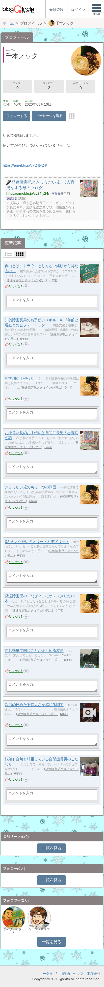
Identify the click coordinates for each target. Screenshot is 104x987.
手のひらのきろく (13, 930)
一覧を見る (51, 848)
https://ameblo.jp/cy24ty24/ (25, 165)
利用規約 (63, 974)
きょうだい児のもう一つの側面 (30, 487)
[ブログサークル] (18, 9)
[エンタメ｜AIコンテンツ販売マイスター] (39, 918)
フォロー (17, 86)
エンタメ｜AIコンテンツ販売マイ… (39, 929)
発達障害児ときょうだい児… (26, 280)
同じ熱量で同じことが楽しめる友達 (34, 650)
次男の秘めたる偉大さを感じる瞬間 (34, 705)
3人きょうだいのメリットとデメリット (37, 542)
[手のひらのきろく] (13, 918)
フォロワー (49, 86)
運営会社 (93, 974)
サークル (46, 974)
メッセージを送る (49, 116)
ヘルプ (78, 974)
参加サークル (80, 86)
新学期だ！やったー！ (23, 378)
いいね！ (16, 286)
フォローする (16, 116)
